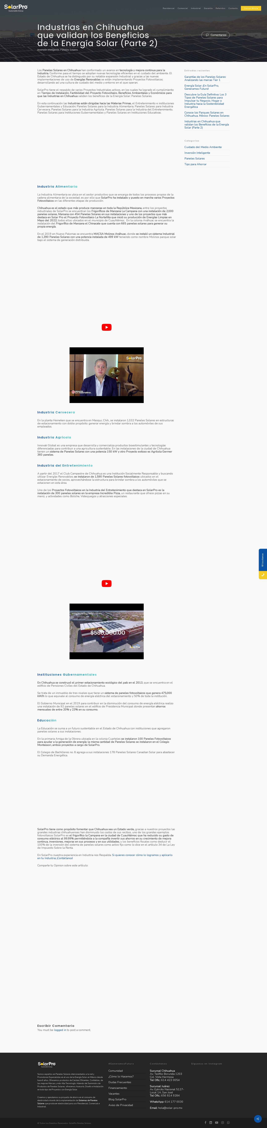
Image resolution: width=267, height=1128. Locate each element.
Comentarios (218, 35)
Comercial (183, 8)
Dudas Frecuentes (119, 1082)
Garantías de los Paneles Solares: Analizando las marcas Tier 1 (205, 78)
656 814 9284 (170, 1095)
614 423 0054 (170, 1080)
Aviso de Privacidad (120, 1105)
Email (151, 929)
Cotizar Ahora (251, 8)
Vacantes (113, 1094)
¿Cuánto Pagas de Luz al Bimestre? (106, 949)
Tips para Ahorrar (195, 164)
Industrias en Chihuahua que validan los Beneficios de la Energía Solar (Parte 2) (206, 124)
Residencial (169, 8)
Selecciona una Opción (106, 962)
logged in (60, 1030)
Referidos (220, 8)
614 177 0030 (174, 1102)
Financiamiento (117, 1088)
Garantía (208, 8)
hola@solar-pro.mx (170, 1108)
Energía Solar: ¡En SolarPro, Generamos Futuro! (201, 87)
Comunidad (115, 1071)
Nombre (62, 929)
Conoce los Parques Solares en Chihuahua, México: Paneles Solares (206, 114)
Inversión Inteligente (48, 49)
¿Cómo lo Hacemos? (121, 1076)
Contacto (233, 8)
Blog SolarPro (117, 1099)
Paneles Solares (69, 49)
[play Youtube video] (106, 327)
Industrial (196, 8)
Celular (106, 929)
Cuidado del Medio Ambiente (203, 147)
